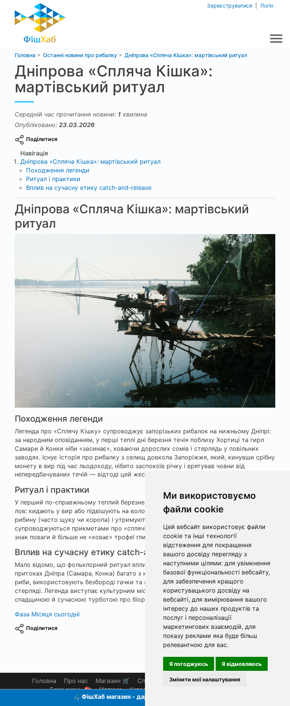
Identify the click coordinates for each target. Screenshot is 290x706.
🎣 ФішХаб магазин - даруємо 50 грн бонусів (140, 696)
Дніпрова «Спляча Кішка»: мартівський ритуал (90, 161)
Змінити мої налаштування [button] (204, 679)
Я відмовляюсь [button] (242, 664)
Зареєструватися (230, 5)
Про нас (76, 680)
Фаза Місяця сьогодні (47, 614)
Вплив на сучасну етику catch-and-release (88, 187)
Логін (266, 5)
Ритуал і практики (53, 179)
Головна (44, 680)
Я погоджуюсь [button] (188, 664)
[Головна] (40, 20)
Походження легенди (57, 170)
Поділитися (41, 139)
